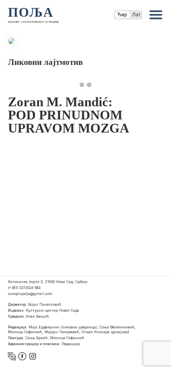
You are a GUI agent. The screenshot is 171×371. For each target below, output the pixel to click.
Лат (136, 15)
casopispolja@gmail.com (30, 293)
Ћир (122, 15)
